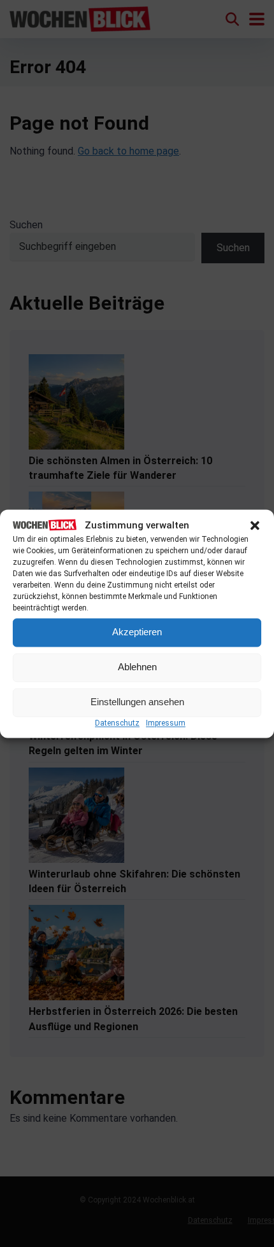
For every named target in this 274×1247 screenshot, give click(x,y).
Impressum (165, 723)
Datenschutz (117, 723)
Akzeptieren (137, 632)
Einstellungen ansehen (137, 702)
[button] (255, 526)
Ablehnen (137, 667)
